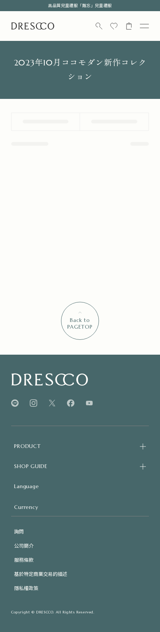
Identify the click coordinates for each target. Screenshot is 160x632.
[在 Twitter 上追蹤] (52, 403)
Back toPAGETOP (80, 323)
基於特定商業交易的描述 (40, 573)
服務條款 (23, 559)
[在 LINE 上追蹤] (15, 403)
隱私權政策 (26, 587)
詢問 (19, 531)
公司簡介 (23, 545)
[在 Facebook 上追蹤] (70, 403)
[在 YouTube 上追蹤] (89, 403)
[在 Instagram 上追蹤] (33, 403)
